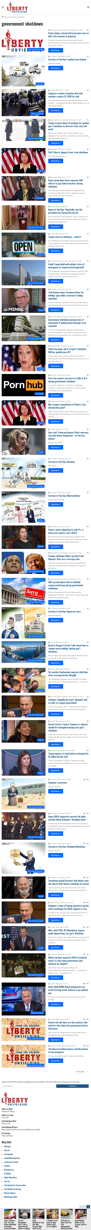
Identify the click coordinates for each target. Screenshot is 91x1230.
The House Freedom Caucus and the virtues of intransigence (68, 1050)
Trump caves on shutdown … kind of (64, 236)
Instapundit (8, 1154)
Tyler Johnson (7, 1136)
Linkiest (7, 1165)
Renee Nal (6, 1124)
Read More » (55, 50)
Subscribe (72, 1086)
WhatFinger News (10, 1196)
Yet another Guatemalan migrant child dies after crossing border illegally (68, 673)
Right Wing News (10, 1177)
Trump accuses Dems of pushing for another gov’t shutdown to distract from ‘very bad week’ (68, 126)
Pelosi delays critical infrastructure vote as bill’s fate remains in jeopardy (68, 34)
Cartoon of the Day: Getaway (61, 461)
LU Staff (52, 90)
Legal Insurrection (11, 1162)
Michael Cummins (55, 1046)
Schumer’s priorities (57, 782)
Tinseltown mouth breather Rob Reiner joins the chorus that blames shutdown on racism (68, 882)
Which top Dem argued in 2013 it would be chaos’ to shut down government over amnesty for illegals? (67, 960)
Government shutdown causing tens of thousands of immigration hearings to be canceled (67, 323)
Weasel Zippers (10, 1193)
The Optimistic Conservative (15, 1185)
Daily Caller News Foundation (59, 30)
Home (5, 17)
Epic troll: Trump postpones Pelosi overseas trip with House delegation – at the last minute (68, 435)
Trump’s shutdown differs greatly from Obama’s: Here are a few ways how (66, 557)
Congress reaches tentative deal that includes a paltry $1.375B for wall (65, 95)
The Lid (7, 1181)
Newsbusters (9, 1169)
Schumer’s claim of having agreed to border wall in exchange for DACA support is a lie (68, 907)
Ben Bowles (53, 375)
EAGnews (7, 1146)
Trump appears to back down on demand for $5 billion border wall (68, 755)
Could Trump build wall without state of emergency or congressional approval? (66, 266)
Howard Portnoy (55, 346)
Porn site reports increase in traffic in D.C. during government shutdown (68, 380)
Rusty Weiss (53, 149)
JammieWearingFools (12, 1158)
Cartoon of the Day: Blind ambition (64, 495)
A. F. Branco (53, 56)
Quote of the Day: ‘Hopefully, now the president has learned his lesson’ (65, 211)
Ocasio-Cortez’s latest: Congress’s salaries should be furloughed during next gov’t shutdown (68, 727)
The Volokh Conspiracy (12, 1189)
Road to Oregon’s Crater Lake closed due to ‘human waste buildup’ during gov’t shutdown (68, 648)
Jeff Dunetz (16, 1130)
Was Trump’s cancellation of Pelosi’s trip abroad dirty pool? (67, 406)
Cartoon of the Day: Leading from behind (67, 59)
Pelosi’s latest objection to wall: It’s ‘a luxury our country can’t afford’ (65, 531)
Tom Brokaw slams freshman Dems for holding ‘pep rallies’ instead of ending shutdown (66, 295)
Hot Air (7, 1150)
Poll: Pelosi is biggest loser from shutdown (68, 152)
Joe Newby (53, 877)
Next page (80, 1071)
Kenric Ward (35, 1130)
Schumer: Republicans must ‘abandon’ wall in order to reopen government (67, 701)
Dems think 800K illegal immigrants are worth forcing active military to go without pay (68, 990)
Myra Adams (6, 1130)
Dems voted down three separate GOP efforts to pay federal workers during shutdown (65, 183)
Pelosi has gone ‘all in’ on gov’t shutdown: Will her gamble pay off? (67, 350)
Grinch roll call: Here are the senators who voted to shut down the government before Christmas (68, 1025)
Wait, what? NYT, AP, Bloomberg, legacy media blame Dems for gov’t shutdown (66, 932)
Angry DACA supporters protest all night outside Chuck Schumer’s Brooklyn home (67, 818)
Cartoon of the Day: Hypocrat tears (64, 611)
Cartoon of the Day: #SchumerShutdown (66, 846)
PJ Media (7, 1173)
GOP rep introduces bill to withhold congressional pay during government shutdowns (65, 585)
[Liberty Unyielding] (17, 7)
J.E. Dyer (5, 1117)
